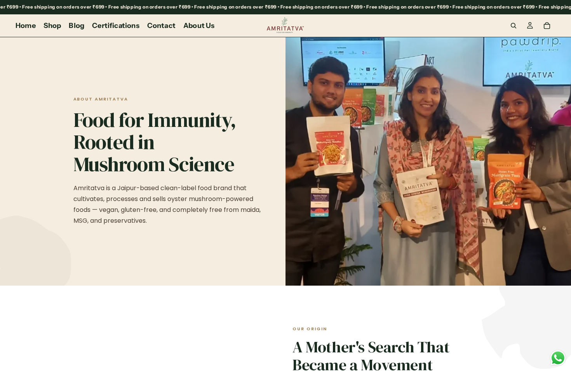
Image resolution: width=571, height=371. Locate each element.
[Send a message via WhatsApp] (558, 358)
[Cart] (546, 25)
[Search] (513, 25)
